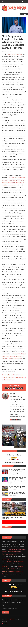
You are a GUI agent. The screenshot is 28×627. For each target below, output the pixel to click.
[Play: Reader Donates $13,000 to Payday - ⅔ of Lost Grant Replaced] (14, 509)
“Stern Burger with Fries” (14, 54)
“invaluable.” (5, 566)
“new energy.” (6, 559)
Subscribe (14, 522)
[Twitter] (8, 388)
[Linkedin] (17, 388)
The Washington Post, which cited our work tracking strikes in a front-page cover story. (13, 551)
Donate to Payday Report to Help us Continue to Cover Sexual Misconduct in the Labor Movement (14, 377)
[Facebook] (21, 14)
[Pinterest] (19, 388)
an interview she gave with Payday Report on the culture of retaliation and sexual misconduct (14, 356)
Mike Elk (4, 51)
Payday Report (11, 619)
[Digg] (11, 388)
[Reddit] (14, 388)
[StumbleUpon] (22, 388)
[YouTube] (25, 14)
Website (13, 419)
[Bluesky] (23, 14)
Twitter (19, 419)
